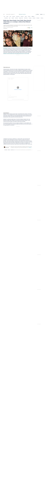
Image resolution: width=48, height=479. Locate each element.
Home (4, 16)
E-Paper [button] (38, 14)
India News (13, 16)
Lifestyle (26, 16)
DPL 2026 (29, 16)
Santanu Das (5, 28)
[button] (3, 14)
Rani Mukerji (5, 48)
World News (22, 16)
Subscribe (41, 14)
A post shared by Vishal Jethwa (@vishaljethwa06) (18, 99)
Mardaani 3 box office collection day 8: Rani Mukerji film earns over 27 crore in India (16, 53)
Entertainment (18, 16)
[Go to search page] (5, 14)
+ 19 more (32, 16)
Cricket (10, 16)
